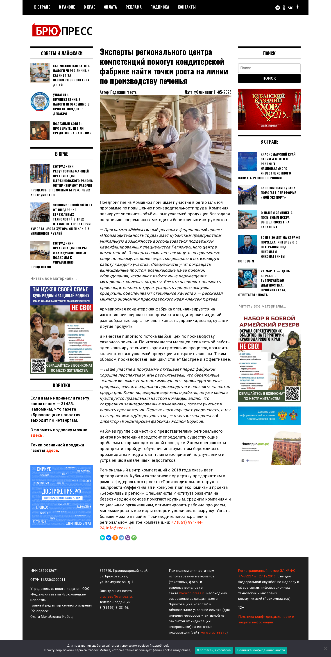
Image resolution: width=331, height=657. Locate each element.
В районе (67, 7)
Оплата (110, 7)
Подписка (159, 7)
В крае (89, 7)
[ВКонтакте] (108, 537)
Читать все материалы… (53, 278)
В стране (42, 7)
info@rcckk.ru (119, 528)
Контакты (187, 7)
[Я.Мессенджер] (102, 537)
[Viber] (127, 537)
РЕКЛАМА (134, 7)
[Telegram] (121, 537)
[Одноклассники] (115, 537)
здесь (36, 435)
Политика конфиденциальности (261, 650)
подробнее (159, 645)
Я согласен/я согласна (214, 650)
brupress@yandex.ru (116, 597)
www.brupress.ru (192, 593)
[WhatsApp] (134, 537)
